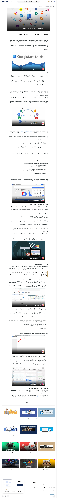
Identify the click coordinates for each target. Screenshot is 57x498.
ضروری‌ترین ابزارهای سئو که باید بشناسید (13, 469)
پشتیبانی (44, 487)
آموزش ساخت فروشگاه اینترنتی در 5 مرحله (13, 435)
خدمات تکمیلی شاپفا (52, 485)
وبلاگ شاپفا (52, 6)
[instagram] (3, 496)
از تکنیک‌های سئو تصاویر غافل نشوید (31, 469)
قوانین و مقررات (34, 490)
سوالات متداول (43, 485)
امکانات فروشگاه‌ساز (52, 484)
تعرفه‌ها (35, 485)
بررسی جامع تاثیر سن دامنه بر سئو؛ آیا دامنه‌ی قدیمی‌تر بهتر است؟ (28, 436)
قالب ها (54, 490)
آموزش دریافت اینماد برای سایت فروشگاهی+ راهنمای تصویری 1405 (47, 436)
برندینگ (35, 487)
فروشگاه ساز (36, 1)
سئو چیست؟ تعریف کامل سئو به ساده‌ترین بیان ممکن (11, 418)
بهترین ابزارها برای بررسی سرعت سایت (36, 77)
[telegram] (8, 496)
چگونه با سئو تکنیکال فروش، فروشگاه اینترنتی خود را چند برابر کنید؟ (29, 419)
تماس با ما (44, 490)
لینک (39, 268)
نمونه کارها (53, 489)
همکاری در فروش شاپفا (52, 487)
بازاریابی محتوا (30, 131)
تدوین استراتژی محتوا (24, 131)
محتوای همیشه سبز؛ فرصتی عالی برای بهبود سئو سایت (11, 452)
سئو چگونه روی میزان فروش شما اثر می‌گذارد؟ (48, 469)
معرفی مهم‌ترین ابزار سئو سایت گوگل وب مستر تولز (36, 396)
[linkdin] (5, 496)
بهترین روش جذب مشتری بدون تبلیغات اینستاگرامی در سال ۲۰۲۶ (47, 419)
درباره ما (35, 484)
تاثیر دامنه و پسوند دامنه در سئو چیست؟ (49, 452)
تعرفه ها (20, 1)
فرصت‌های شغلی (33, 489)
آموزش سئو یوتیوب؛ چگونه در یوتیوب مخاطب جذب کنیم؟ (28, 452)
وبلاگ (47, 37)
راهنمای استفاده (43, 484)
